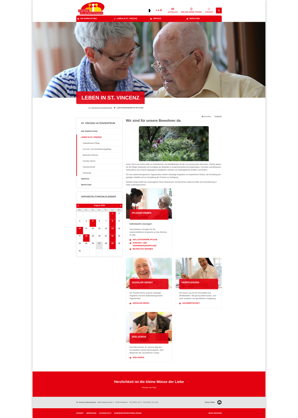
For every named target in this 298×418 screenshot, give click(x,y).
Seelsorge (138, 358)
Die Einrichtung (88, 19)
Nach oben (210, 402)
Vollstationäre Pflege (145, 240)
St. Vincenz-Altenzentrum (100, 108)
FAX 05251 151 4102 (150, 402)
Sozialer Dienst (141, 303)
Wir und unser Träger (191, 12)
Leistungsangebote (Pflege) (130, 108)
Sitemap (79, 413)
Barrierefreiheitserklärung (128, 413)
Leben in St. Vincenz (127, 19)
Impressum (91, 413)
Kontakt (209, 12)
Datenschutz (105, 413)
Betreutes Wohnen (143, 249)
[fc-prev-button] (78, 206)
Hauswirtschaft (191, 303)
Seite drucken (215, 413)
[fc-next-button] (120, 206)
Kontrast (149, 10)
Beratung (195, 19)
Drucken (207, 117)
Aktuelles (173, 12)
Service (157, 19)
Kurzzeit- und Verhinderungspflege (144, 244)
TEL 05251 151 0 (135, 402)
